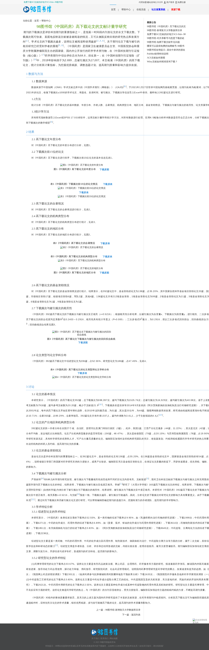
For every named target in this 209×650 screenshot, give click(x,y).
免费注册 (182, 2)
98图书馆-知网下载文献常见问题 (163, 42)
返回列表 (135, 615)
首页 (113, 9)
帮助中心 (126, 9)
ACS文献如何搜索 (156, 57)
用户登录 (170, 2)
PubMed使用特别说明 (157, 54)
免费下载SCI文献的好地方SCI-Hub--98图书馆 (43, 2)
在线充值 (141, 9)
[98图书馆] (37, 9)
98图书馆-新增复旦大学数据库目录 (122, 610)
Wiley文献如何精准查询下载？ (162, 61)
